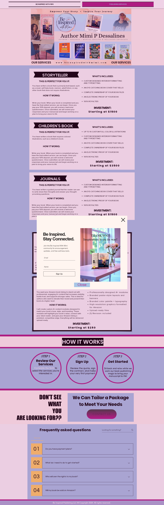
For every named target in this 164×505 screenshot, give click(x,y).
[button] (123, 220)
